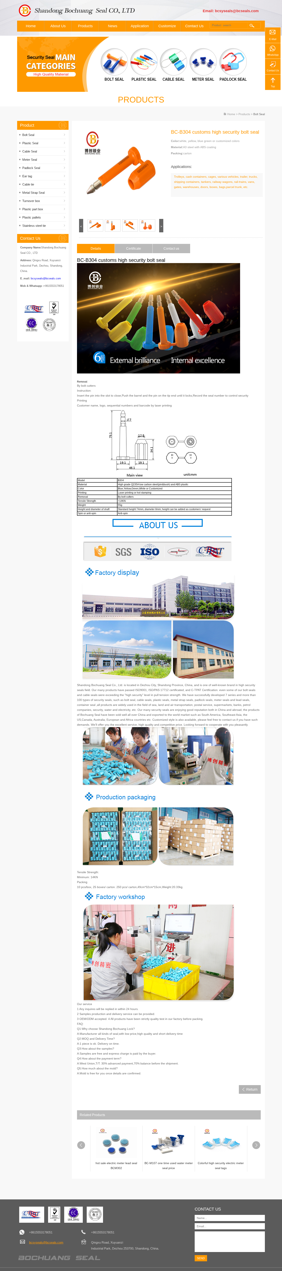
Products (85, 26)
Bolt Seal (28, 135)
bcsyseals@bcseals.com (46, 278)
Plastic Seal (30, 143)
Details (96, 248)
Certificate (133, 248)
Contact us (171, 248)
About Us (58, 26)
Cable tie (28, 184)
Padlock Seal (31, 168)
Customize (167, 26)
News (112, 26)
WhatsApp (273, 54)
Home (31, 26)
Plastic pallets (31, 217)
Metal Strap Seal (33, 192)
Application (140, 26)
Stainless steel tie (34, 225)
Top (273, 86)
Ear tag (27, 176)
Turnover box (31, 201)
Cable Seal (29, 151)
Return (251, 1089)
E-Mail (272, 39)
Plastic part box (32, 209)
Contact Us (194, 26)
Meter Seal (29, 159)
